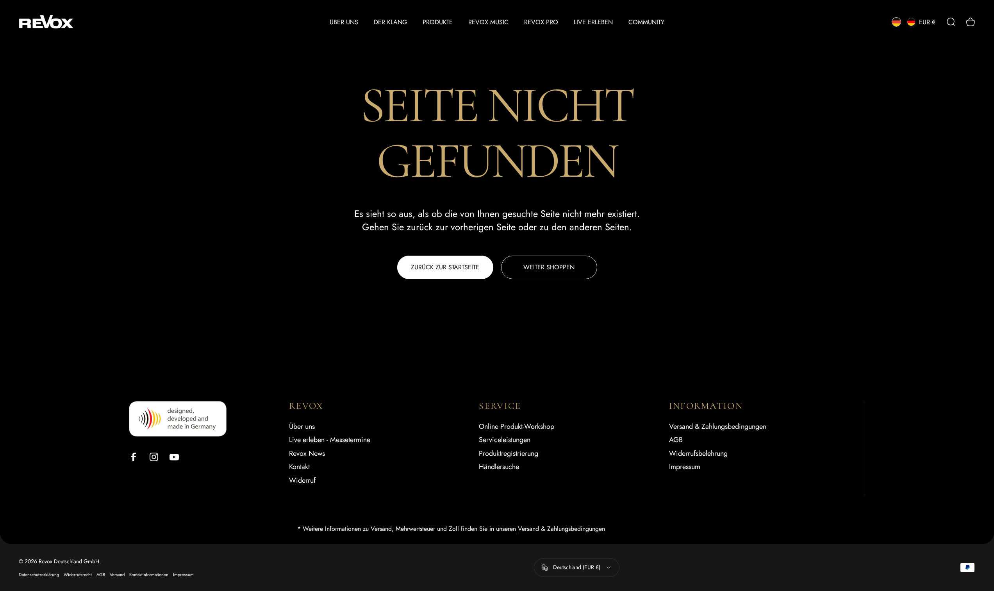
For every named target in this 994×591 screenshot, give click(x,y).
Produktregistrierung (508, 453)
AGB (676, 439)
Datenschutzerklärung (39, 574)
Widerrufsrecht (78, 574)
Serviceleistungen (504, 439)
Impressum (684, 466)
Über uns (302, 426)
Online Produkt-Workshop (516, 426)
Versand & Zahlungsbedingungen (717, 426)
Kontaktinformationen (148, 574)
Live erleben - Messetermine (329, 439)
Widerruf (302, 480)
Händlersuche (499, 466)
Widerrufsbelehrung (698, 453)
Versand (117, 574)
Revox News (307, 453)
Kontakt (299, 466)
